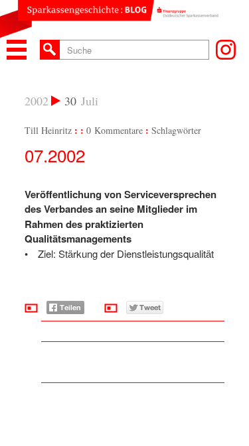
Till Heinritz (48, 130)
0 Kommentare (114, 130)
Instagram (226, 50)
